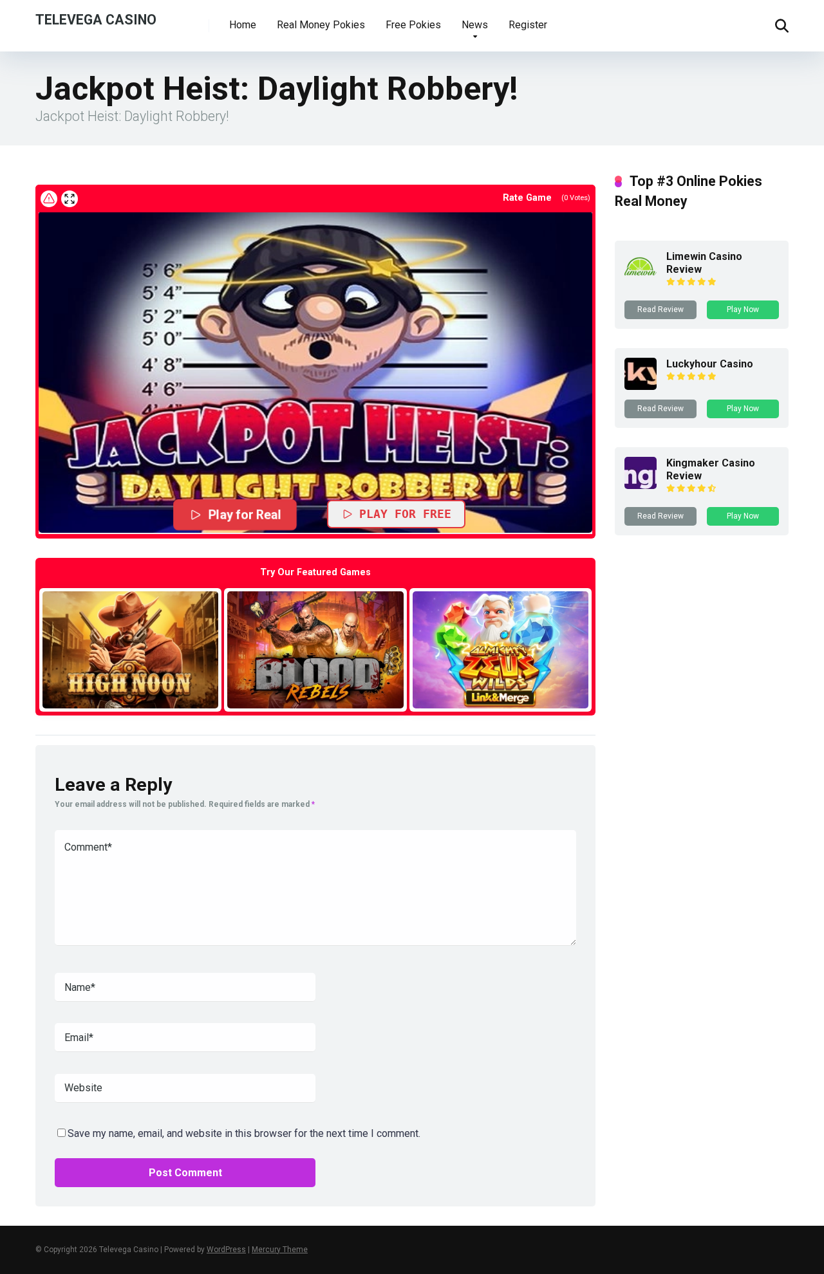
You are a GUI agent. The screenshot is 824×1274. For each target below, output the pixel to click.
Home (242, 25)
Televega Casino (95, 19)
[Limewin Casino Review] (640, 279)
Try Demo (130, 649)
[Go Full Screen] (69, 198)
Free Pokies (413, 25)
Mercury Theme (280, 1249)
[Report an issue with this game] (49, 198)
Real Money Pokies (321, 25)
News (475, 25)
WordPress (226, 1249)
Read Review (660, 309)
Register (528, 25)
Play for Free (405, 514)
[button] (315, 372)
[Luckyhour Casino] (640, 386)
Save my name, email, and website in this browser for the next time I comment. (244, 1133)
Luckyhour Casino (709, 364)
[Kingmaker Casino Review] (640, 485)
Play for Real (244, 514)
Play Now (743, 309)
